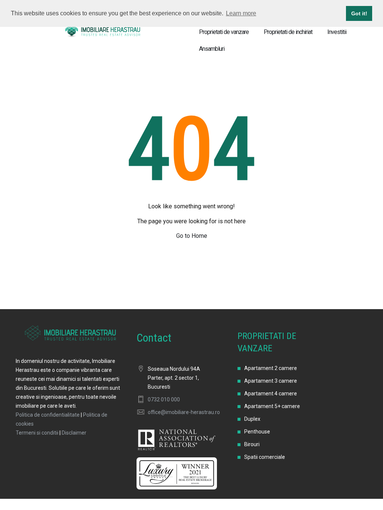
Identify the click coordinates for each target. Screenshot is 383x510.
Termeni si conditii (37, 433)
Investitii (336, 31)
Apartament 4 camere (270, 394)
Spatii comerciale (264, 457)
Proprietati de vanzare (224, 31)
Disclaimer (74, 433)
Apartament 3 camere (270, 381)
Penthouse (257, 432)
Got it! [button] (359, 13)
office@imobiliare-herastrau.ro (184, 412)
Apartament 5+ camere (272, 406)
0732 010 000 (164, 399)
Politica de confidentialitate (48, 415)
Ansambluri (211, 48)
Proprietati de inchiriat (288, 31)
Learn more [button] (241, 13)
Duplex (252, 419)
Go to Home (191, 235)
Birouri (252, 444)
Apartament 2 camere (270, 368)
